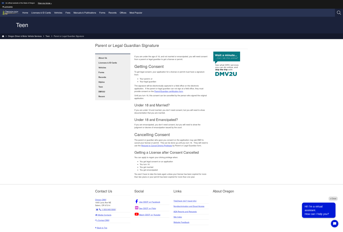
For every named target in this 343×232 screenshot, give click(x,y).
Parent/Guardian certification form (168, 91)
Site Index (178, 217)
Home (25, 12)
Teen (48, 36)
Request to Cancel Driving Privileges (156, 145)
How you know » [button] (45, 3)
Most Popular (136, 12)
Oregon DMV (100, 199)
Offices (123, 12)
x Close (333, 198)
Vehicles (58, 12)
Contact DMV (103, 220)
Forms (102, 12)
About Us (102, 58)
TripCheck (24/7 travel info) (185, 201)
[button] (7, 6)
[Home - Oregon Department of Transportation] (3, 36)
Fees (68, 12)
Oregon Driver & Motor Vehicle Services (25, 36)
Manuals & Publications (85, 12)
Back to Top (102, 227)
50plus (101, 82)
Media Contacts (104, 215)
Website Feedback (181, 222)
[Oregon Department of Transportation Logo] (9, 25)
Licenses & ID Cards (41, 12)
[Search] (339, 13)
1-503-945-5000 (108, 209)
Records (113, 12)
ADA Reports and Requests (185, 211)
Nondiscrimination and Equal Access (189, 206)
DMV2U (101, 91)
